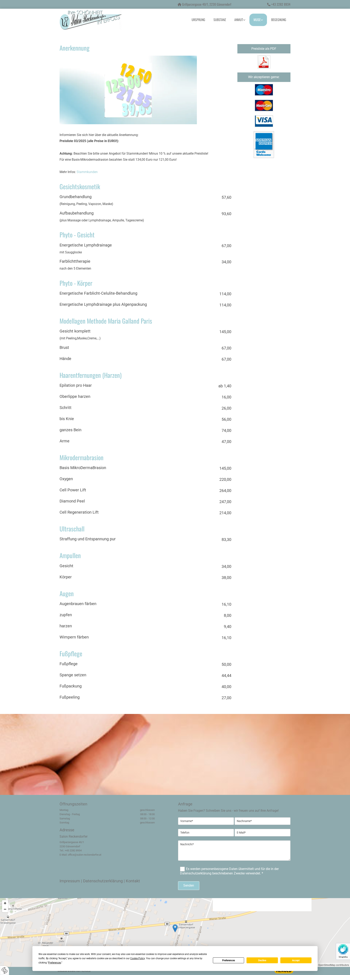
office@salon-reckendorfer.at (84, 854)
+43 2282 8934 (280, 4)
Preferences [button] (54, 962)
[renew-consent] (4, 970)
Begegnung (278, 19)
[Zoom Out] (5, 909)
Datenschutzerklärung (103, 880)
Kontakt (133, 880)
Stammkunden (87, 172)
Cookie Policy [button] (137, 958)
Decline (262, 960)
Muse (257, 19)
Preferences (228, 960)
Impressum (70, 880)
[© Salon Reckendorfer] (264, 61)
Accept (296, 960)
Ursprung (198, 19)
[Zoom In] (5, 903)
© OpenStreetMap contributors (332, 965)
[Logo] (96, 20)
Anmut (238, 19)
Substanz (219, 19)
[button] (175, 928)
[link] (240, 20)
